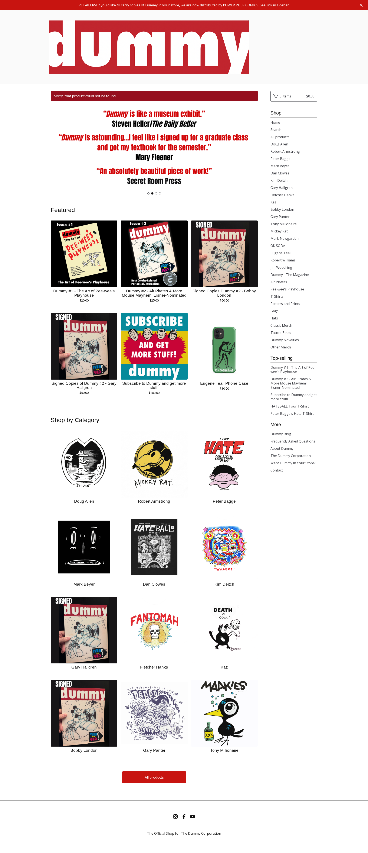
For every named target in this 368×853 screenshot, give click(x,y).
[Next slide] (251, 148)
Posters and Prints (285, 303)
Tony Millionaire (283, 224)
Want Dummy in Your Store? (293, 463)
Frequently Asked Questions (292, 441)
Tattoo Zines (280, 332)
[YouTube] (192, 816)
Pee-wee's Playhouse (287, 289)
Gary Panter (280, 216)
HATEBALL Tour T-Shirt (289, 406)
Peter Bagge (280, 158)
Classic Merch (281, 325)
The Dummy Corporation (290, 455)
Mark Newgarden (284, 238)
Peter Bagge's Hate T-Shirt (292, 413)
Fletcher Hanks (282, 195)
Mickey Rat (279, 231)
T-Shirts (276, 296)
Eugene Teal (280, 253)
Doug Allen (279, 144)
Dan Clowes (279, 173)
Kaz (273, 202)
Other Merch (280, 347)
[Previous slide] (56, 148)
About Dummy (281, 448)
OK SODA (277, 245)
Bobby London (282, 209)
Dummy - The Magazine (289, 274)
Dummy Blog (280, 434)
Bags (274, 311)
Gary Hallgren (281, 187)
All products (154, 777)
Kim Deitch (279, 180)
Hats (274, 318)
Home (275, 122)
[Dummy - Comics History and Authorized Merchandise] (149, 47)
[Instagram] (175, 816)
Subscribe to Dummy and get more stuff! (293, 396)
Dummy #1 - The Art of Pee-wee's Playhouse (293, 369)
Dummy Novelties (284, 340)
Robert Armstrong (285, 151)
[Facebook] (184, 816)
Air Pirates (278, 282)
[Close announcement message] (361, 5)
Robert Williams (283, 260)
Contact (276, 470)
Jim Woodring (281, 267)
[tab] (148, 193)
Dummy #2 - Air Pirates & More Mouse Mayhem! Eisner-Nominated (290, 383)
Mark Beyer (279, 166)
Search (275, 129)
